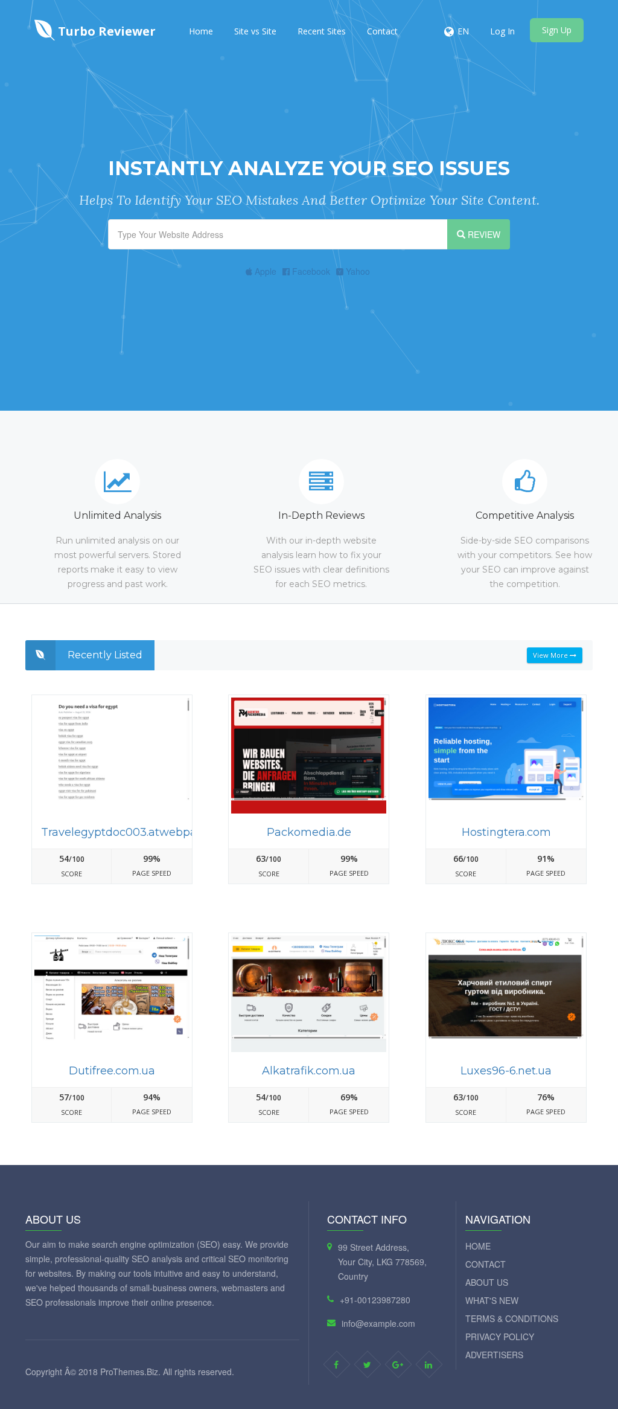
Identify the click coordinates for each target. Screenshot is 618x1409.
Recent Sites (322, 31)
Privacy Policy (499, 1336)
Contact (382, 31)
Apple (264, 271)
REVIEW (482, 234)
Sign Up (557, 30)
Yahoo (356, 271)
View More (551, 655)
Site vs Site (255, 31)
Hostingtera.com (506, 832)
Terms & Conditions (511, 1318)
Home (201, 31)
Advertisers (494, 1355)
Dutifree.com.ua (112, 1070)
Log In (502, 31)
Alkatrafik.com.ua (308, 1070)
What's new (491, 1300)
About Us (486, 1282)
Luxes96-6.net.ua (506, 1070)
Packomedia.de (309, 832)
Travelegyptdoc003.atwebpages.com (141, 832)
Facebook (310, 271)
